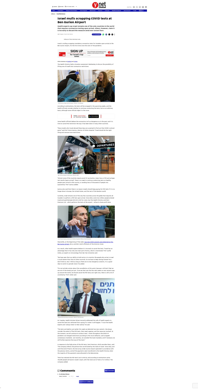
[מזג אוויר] (65, 7)
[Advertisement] (186, 23)
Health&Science (61, 14)
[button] (76, 6)
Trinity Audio (72, 39)
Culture (53, 14)
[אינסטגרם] (143, 7)
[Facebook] (106, 34)
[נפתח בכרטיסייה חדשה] (134, 7)
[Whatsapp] (103, 34)
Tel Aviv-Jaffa (71, 6)
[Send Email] (112, 34)
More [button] (140, 10)
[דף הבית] (99, 7)
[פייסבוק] (140, 7)
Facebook (69, 61)
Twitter (75, 61)
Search (128, 7)
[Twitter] (109, 34)
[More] (114, 34)
